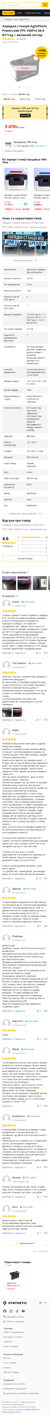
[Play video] (25, 244)
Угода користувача (27, 1402)
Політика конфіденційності (13, 1404)
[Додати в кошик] (25, 203)
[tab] (8, 13)
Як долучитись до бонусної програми (20, 1393)
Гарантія (7, 1341)
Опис (19, 13)
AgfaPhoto (17, 19)
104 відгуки (21, 39)
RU (45, 1302)
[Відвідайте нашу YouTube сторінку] (23, 1311)
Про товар (8, 13)
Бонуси (6, 1367)
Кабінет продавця (15, 1321)
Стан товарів (9, 1362)
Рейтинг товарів (11, 1372)
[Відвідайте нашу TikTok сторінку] (17, 1311)
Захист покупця (10, 1346)
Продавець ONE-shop (25, 142)
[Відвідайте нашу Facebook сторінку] (5, 1311)
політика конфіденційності (27, 1409)
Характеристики (33, 13)
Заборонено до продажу (15, 1388)
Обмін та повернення (13, 1332)
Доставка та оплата (12, 1337)
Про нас (7, 1358)
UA (40, 1302)
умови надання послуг (11, 1412)
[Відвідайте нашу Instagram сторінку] (11, 1311)
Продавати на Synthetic (14, 1384)
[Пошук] (45, 4)
